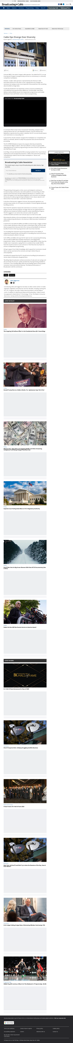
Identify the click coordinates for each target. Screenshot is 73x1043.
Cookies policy (56, 1028)
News (8, 8)
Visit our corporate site (60, 1018)
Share (7, 70)
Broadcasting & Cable (18, 39)
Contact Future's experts (26, 1028)
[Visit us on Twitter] (61, 4)
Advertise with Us (40, 1031)
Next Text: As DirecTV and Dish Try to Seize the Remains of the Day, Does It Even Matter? (59, 182)
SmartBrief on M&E (29, 28)
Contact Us (55, 1031)
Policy (37, 8)
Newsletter (44, 70)
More (42, 8)
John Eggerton (8, 39)
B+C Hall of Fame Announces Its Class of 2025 (59, 169)
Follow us (36, 70)
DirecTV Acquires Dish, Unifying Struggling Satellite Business (58, 175)
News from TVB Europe (57, 28)
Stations (14, 8)
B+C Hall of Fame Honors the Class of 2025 (59, 163)
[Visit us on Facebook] (59, 4)
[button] (68, 4)
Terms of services (22, 178)
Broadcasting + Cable (23, 1)
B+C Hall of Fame (17, 28)
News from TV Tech (43, 28)
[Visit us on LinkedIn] (63, 4)
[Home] (4, 8)
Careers (22, 1031)
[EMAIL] (14, 283)
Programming (29, 8)
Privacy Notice (8, 179)
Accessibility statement (9, 1031)
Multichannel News (35, 1)
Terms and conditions (9, 1028)
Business (6, 33)
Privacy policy (39, 1028)
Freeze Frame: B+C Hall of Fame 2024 (60, 188)
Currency (21, 8)
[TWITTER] (11, 283)
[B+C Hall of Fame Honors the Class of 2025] (59, 160)
